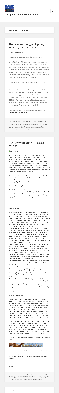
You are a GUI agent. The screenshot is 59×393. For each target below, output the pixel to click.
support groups (31, 129)
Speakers (29, 121)
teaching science (28, 379)
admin (23, 121)
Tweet (11, 366)
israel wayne (20, 129)
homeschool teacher (32, 127)
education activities (17, 124)
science (35, 378)
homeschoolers (12, 129)
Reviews (32, 375)
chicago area (45, 121)
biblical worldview (38, 121)
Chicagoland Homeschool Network (23, 14)
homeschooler (40, 127)
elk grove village (26, 124)
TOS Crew (36, 375)
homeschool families (36, 126)
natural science (25, 378)
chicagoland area (19, 123)
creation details (31, 376)
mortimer (19, 378)
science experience (18, 379)
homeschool (28, 126)
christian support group (36, 123)
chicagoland (12, 123)
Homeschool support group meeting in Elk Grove (26, 45)
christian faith (27, 123)
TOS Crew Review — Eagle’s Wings (26, 144)
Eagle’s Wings (13, 352)
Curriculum (26, 375)
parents (25, 129)
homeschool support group (20, 127)
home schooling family (19, 126)
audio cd (11, 376)
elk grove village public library (37, 124)
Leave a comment (41, 129)
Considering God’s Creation (23, 186)
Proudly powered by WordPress (17, 390)
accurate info (44, 375)
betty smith (16, 376)
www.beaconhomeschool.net (18, 113)
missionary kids (12, 378)
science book (41, 378)
